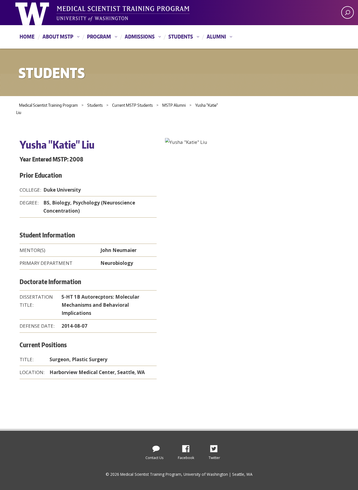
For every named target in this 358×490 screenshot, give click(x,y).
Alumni (216, 36)
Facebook (188, 447)
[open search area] (347, 12)
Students (180, 36)
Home (27, 36)
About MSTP (58, 36)
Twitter (216, 447)
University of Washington (38, 12)
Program (99, 36)
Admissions (140, 36)
